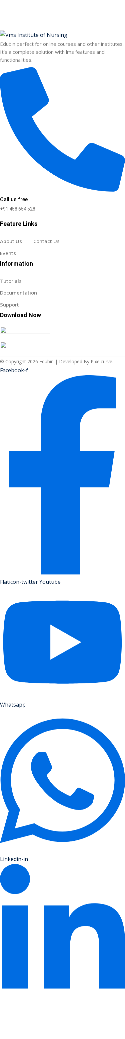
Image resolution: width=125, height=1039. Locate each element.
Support (9, 304)
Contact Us (46, 241)
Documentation (18, 292)
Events (8, 253)
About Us (11, 241)
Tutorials (11, 281)
